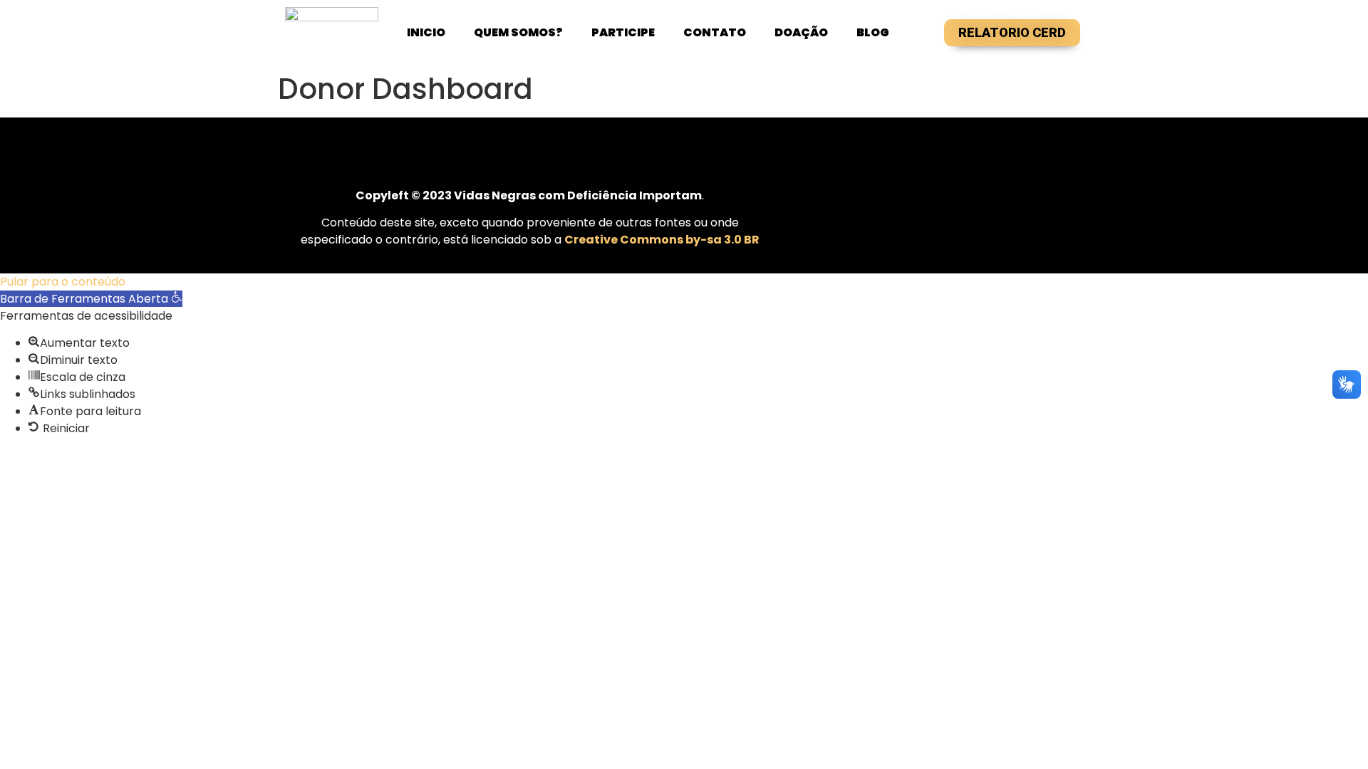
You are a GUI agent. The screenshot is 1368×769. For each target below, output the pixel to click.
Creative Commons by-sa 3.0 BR (662, 239)
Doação (801, 32)
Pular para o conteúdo (62, 281)
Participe (623, 32)
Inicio (426, 32)
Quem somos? (518, 32)
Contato (714, 32)
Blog (872, 32)
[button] (91, 299)
